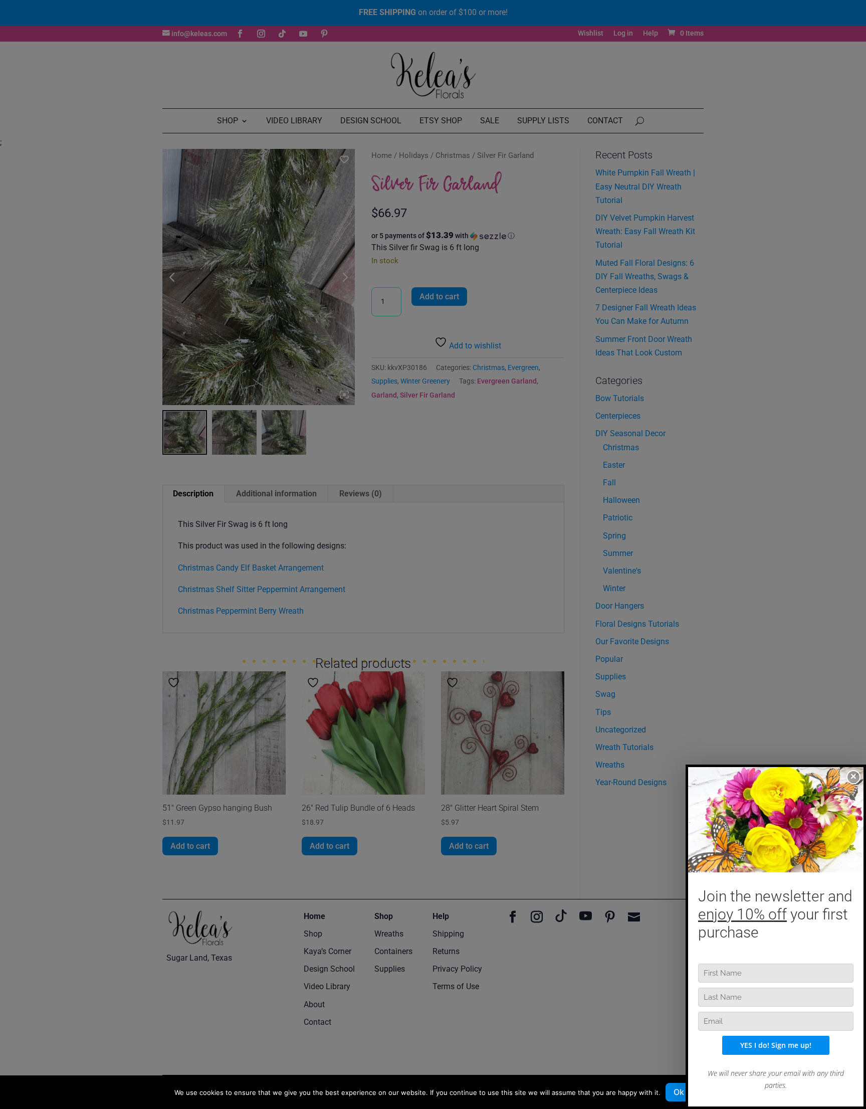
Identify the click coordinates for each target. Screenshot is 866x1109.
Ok (679, 1092)
